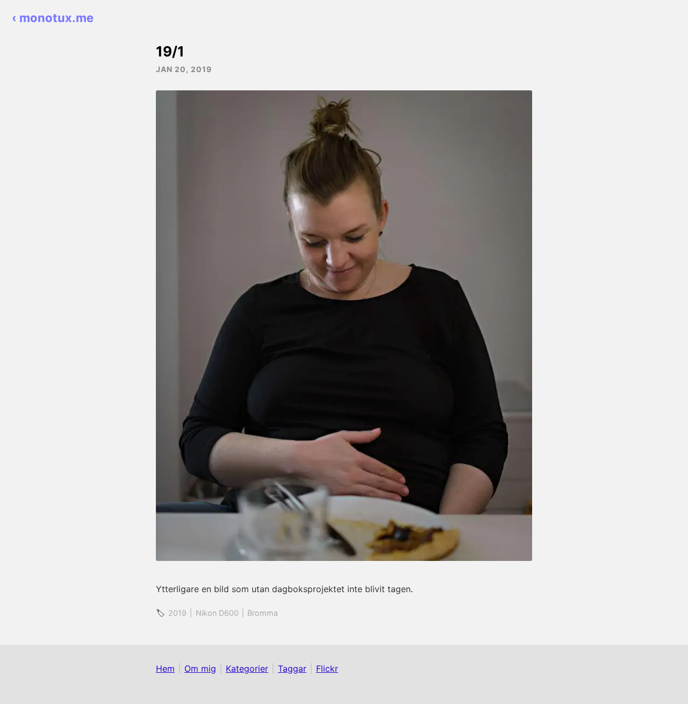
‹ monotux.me (53, 18)
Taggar (292, 668)
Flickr (327, 668)
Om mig (200, 668)
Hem (165, 668)
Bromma (262, 612)
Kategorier (247, 668)
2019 (177, 612)
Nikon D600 (217, 612)
